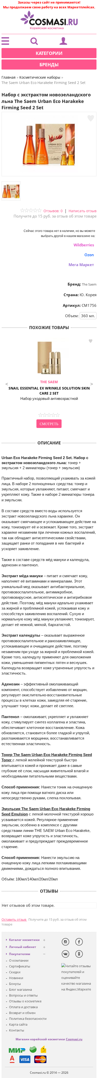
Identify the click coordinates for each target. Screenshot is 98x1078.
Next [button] (91, 383)
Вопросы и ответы (23, 995)
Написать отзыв (82, 210)
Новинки (16, 978)
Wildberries (84, 244)
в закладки (90, 341)
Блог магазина (20, 989)
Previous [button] (7, 383)
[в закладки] (90, 118)
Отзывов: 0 (53, 210)
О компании (18, 960)
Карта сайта (18, 1024)
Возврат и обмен (22, 1012)
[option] (49, 383)
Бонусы (15, 983)
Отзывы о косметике (25, 1001)
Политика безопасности (27, 1018)
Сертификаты (19, 966)
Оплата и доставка (23, 1007)
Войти (63, 42)
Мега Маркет (81, 264)
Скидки (14, 972)
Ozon (89, 254)
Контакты (16, 1030)
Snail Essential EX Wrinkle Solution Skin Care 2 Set (49, 387)
